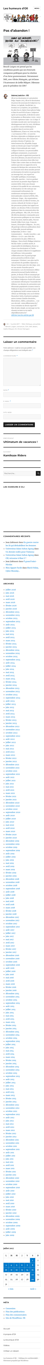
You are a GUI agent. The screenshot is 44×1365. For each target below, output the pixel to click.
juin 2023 (10, 707)
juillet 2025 (11, 628)
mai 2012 (10, 1124)
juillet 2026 (11, 590)
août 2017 (10, 930)
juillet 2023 (11, 704)
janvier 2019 (11, 876)
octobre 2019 (11, 847)
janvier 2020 (11, 838)
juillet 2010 (10, 1194)
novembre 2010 (12, 1181)
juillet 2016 (11, 971)
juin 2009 (10, 1235)
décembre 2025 (12, 612)
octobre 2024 (11, 656)
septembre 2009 (13, 1226)
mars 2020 (10, 831)
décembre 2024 (12, 650)
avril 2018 (10, 904)
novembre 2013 (12, 1070)
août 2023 (10, 701)
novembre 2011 (12, 1143)
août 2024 (10, 663)
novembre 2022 (13, 729)
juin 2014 (10, 1047)
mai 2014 (10, 1051)
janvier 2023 (11, 723)
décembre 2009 (13, 1216)
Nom (6, 390)
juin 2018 (10, 898)
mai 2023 (10, 710)
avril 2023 (10, 714)
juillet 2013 (10, 1082)
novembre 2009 (13, 1219)
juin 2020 (10, 822)
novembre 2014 (12, 1035)
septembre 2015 (13, 1003)
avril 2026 (10, 599)
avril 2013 (10, 1092)
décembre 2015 (12, 993)
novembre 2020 (13, 806)
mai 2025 (10, 634)
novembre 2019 (13, 844)
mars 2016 (10, 984)
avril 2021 (10, 790)
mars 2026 (10, 602)
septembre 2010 (13, 1187)
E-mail (7, 401)
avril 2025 (10, 637)
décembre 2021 (12, 764)
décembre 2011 (12, 1140)
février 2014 (11, 1060)
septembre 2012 (13, 1114)
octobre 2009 (12, 1222)
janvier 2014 (11, 1063)
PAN (23, 324)
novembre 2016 (13, 958)
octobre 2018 (11, 885)
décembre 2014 (12, 1032)
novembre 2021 (12, 768)
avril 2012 (10, 1127)
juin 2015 (10, 1012)
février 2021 (11, 796)
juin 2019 (10, 860)
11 (11, 1270)
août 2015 (10, 1006)
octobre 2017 (11, 923)
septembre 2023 (13, 698)
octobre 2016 (11, 962)
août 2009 (10, 1229)
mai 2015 (10, 1016)
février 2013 (11, 1098)
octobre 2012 (11, 1111)
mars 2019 (10, 869)
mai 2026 (10, 596)
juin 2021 (10, 783)
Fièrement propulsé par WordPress (15, 1361)
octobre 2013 (11, 1073)
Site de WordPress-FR (15, 1318)
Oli (8, 324)
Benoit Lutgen (10, 326)
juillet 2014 (10, 1044)
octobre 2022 (11, 733)
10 (6, 1270)
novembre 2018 (12, 882)
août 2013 (10, 1079)
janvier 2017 (11, 952)
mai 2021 (10, 787)
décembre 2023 (12, 688)
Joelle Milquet (8, 329)
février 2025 (11, 644)
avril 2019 (10, 866)
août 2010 (10, 1191)
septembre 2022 (13, 736)
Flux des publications (15, 1311)
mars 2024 (10, 679)
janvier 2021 (11, 799)
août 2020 (10, 815)
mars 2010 (10, 1206)
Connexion (10, 1308)
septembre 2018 (13, 888)
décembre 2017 (12, 917)
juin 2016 (10, 974)
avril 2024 (10, 675)
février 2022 (11, 758)
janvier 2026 (11, 609)
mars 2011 (10, 1168)
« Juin (10, 1289)
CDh (26, 326)
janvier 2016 (11, 990)
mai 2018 (10, 901)
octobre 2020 (11, 809)
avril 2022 (10, 752)
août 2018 (10, 892)
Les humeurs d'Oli (15, 8)
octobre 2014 (11, 1038)
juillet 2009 (11, 1232)
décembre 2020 (12, 803)
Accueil (6, 1329)
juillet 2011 (10, 1156)
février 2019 (11, 873)
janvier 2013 (11, 1101)
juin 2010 (10, 1197)
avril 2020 (10, 828)
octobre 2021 (11, 771)
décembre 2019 (12, 841)
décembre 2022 (12, 726)
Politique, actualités (33, 324)
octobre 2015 (11, 1000)
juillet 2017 (10, 933)
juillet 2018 (10, 895)
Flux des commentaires (16, 1315)
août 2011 (10, 1152)
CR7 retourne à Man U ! (16, 558)
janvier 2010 (11, 1213)
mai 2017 (10, 939)
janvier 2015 (11, 1028)
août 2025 (10, 625)
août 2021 (10, 777)
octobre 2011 (11, 1146)
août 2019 (10, 853)
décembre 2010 (12, 1178)
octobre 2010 (11, 1184)
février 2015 (11, 1025)
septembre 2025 (13, 621)
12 (17, 1270)
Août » (33, 1289)
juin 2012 (10, 1121)
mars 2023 (10, 717)
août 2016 (10, 968)
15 (33, 1270)
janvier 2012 (11, 1136)
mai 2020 (10, 825)
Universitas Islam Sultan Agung (20, 549)
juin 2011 (9, 1159)
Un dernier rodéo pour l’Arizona (20, 552)
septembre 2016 (13, 965)
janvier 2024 (11, 685)
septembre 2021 (13, 774)
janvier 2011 (11, 1175)
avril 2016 (10, 981)
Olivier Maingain (23, 329)
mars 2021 (10, 793)
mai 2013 (10, 1089)
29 (32, 1279)
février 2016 (11, 987)
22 (32, 1274)
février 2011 (11, 1171)
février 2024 (11, 682)
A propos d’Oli (9, 1334)
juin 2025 (10, 631)
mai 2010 (10, 1200)
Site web (7, 412)
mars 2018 (10, 908)
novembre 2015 (12, 997)
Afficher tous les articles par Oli (22, 315)
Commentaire (10, 356)
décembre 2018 (12, 879)
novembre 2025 (13, 615)
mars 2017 (10, 946)
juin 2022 (10, 745)
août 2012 (10, 1117)
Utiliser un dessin (11, 1351)
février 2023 (11, 720)
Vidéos (6, 1345)
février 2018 (11, 911)
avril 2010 (10, 1203)
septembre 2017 (13, 927)
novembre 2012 (12, 1108)
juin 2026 (10, 593)
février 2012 (11, 1133)
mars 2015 (10, 1022)
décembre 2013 (12, 1067)
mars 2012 (10, 1130)
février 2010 (11, 1210)
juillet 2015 (10, 1009)
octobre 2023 (11, 694)
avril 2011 (10, 1165)
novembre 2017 (12, 920)
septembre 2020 (13, 812)
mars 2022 (10, 755)
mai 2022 (10, 749)
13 (22, 1270)
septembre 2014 (13, 1041)
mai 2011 (9, 1162)
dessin (35, 326)
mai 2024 (10, 672)
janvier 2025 (11, 647)
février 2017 (11, 949)
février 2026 (11, 605)
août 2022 (10, 739)
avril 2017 (10, 942)
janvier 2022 (11, 761)
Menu (36, 8)
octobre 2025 (11, 618)
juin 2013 (10, 1086)
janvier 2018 (11, 914)
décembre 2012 (12, 1105)
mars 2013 (10, 1095)
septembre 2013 (13, 1076)
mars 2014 (10, 1057)
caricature (20, 326)
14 (27, 1270)
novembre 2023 (13, 691)
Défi (30, 326)
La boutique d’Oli (11, 1340)
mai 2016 (10, 977)
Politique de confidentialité (28, 1358)
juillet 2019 (11, 857)
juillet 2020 (11, 818)
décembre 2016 (12, 955)
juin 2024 (10, 669)
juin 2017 (10, 936)
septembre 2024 (13, 659)
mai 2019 (10, 863)
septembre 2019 (13, 850)
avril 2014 (10, 1054)
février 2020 (11, 834)
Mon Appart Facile (14, 568)
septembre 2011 (13, 1149)
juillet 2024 (11, 666)
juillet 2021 (10, 780)
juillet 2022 (11, 742)
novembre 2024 (13, 653)
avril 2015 (10, 1019)
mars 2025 (10, 640)
